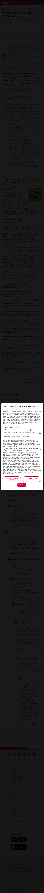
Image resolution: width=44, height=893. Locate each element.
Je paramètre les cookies (31, 479)
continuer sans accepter (12, 479)
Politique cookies (8, 473)
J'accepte (21, 485)
